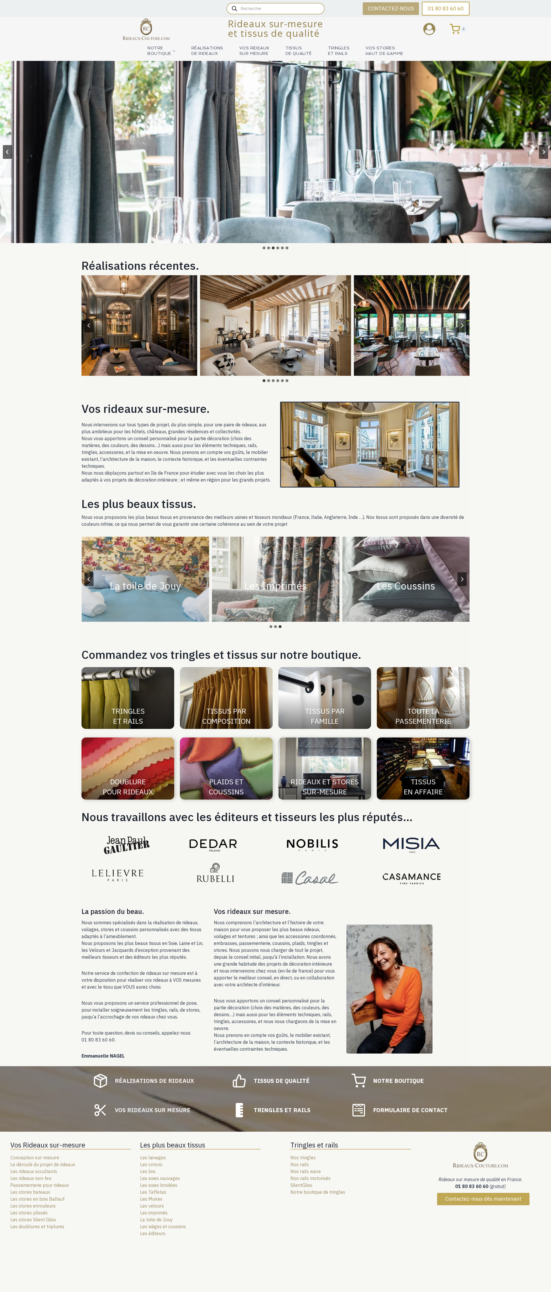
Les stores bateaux (30, 1192)
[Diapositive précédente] (7, 152)
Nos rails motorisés (310, 1178)
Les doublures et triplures (37, 1226)
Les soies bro (153, 1185)
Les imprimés (154, 1213)
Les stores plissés (29, 1213)
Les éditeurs (152, 1233)
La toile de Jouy (156, 1219)
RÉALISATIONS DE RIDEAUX (207, 51)
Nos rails (299, 1164)
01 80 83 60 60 (446, 8)
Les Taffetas (153, 1192)
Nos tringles (303, 1157)
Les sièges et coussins (163, 1226)
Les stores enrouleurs (33, 1206)
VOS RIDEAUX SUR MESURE (254, 51)
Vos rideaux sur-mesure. (146, 408)
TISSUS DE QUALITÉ (299, 51)
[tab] (264, 248)
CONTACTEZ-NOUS (391, 8)
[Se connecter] (433, 29)
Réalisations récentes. (140, 265)
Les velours (152, 1206)
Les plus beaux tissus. (139, 503)
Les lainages (153, 1157)
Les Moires (151, 1199)
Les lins (148, 1171)
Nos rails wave (305, 1171)
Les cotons (151, 1164)
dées (172, 1185)
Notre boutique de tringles (317, 1192)
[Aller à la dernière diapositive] (89, 325)
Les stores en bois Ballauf (37, 1199)
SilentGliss (301, 1185)
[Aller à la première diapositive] (462, 579)
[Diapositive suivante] (543, 152)
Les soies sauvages (160, 1178)
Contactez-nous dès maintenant (483, 1198)
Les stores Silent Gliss (33, 1219)
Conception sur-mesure (34, 1157)
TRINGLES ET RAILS (339, 51)
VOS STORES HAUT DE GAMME (384, 51)
